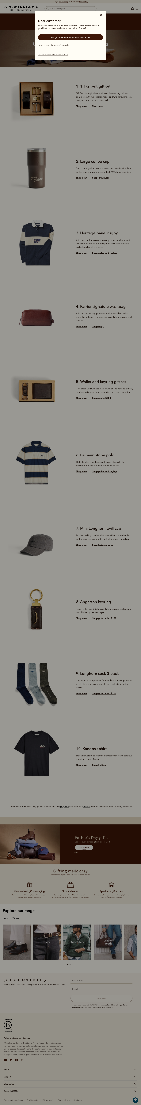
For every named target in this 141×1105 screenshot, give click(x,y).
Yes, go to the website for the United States (70, 37)
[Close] (101, 15)
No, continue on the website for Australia (53, 45)
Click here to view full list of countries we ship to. (53, 55)
